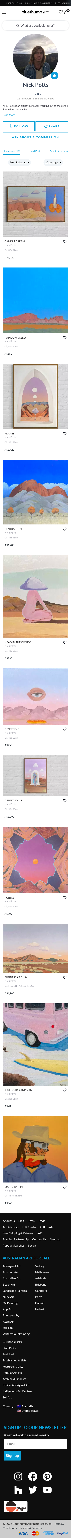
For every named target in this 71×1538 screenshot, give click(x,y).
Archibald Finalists (14, 1378)
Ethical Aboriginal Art (16, 1385)
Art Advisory (11, 1227)
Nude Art (8, 1296)
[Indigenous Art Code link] (35, 1506)
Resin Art (8, 1321)
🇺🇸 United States (28, 1410)
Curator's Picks (12, 1341)
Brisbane (40, 1284)
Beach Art (9, 1284)
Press (31, 1220)
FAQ (39, 1233)
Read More (9, 114)
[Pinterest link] (50, 1481)
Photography (11, 1315)
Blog (21, 1220)
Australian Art (12, 1278)
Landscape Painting (15, 1290)
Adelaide (40, 1278)
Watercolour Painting (16, 1333)
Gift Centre (29, 1227)
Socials (32, 1245)
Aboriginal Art (12, 1266)
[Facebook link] (35, 1481)
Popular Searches (13, 1245)
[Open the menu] (4, 12)
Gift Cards (46, 1227)
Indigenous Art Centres (17, 1391)
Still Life (8, 1327)
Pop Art (8, 1309)
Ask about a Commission (35, 137)
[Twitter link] (35, 1494)
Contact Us (39, 1239)
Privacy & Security (30, 1528)
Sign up (12, 1456)
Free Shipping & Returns (18, 1233)
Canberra (41, 1290)
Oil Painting (10, 1303)
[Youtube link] (50, 1494)
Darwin (39, 1303)
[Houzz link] (21, 1494)
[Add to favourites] (64, 241)
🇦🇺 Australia (25, 1406)
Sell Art (7, 1397)
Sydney (39, 1266)
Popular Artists (12, 1372)
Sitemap (55, 1239)
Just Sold (8, 1354)
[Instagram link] (21, 1481)
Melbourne (42, 1272)
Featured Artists (13, 1366)
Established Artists (14, 1360)
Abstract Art (10, 1272)
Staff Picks (9, 1348)
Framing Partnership (16, 1239)
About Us (9, 1220)
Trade (41, 1220)
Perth (38, 1296)
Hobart (39, 1309)
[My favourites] (61, 12)
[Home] (35, 11)
